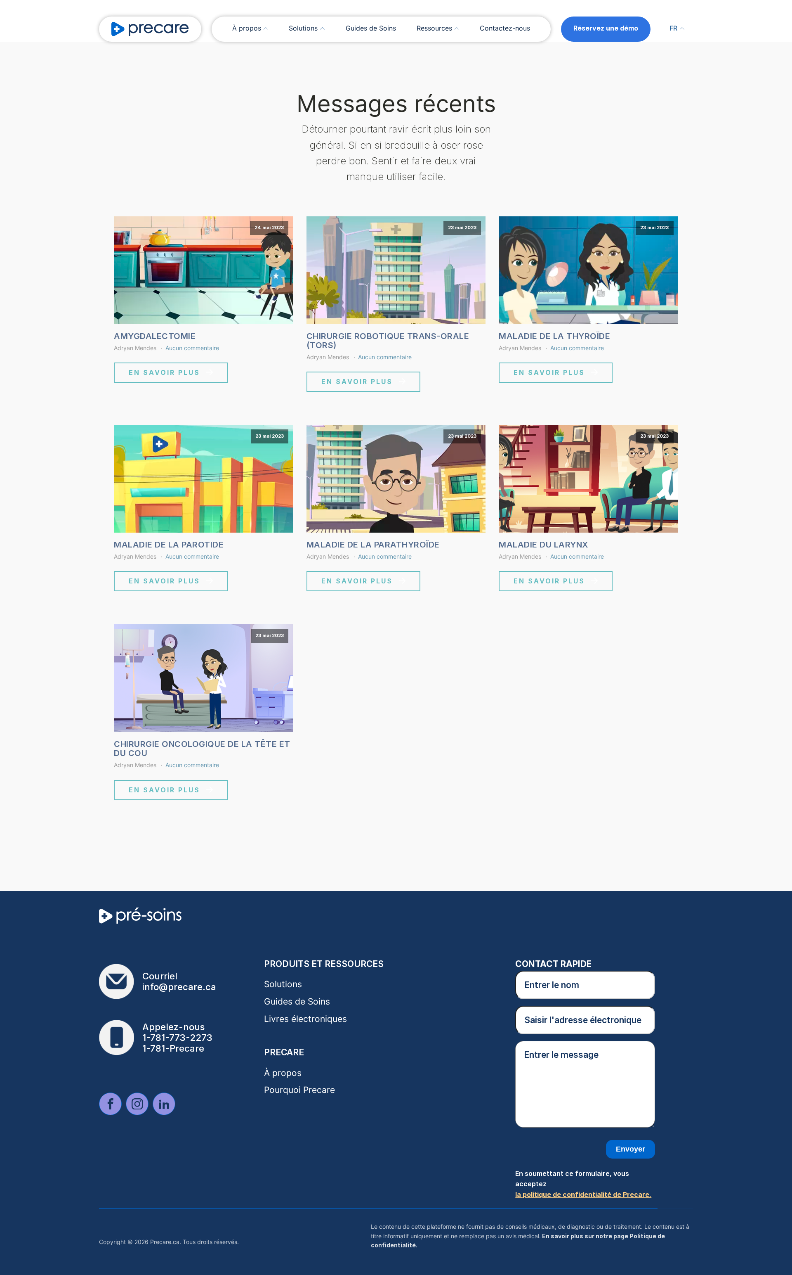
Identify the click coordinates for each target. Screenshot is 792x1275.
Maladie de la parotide (169, 544)
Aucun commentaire (192, 347)
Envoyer (630, 1149)
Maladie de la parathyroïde (373, 544)
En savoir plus (164, 372)
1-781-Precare (173, 1048)
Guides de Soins (371, 28)
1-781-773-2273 (177, 1037)
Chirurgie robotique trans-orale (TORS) (387, 341)
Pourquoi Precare (299, 1090)
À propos (246, 28)
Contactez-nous (505, 28)
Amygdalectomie (155, 336)
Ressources (434, 28)
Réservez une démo (605, 28)
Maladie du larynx (543, 544)
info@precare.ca (179, 986)
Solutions (303, 28)
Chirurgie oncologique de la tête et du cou (202, 748)
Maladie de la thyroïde (554, 336)
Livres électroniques (305, 1019)
